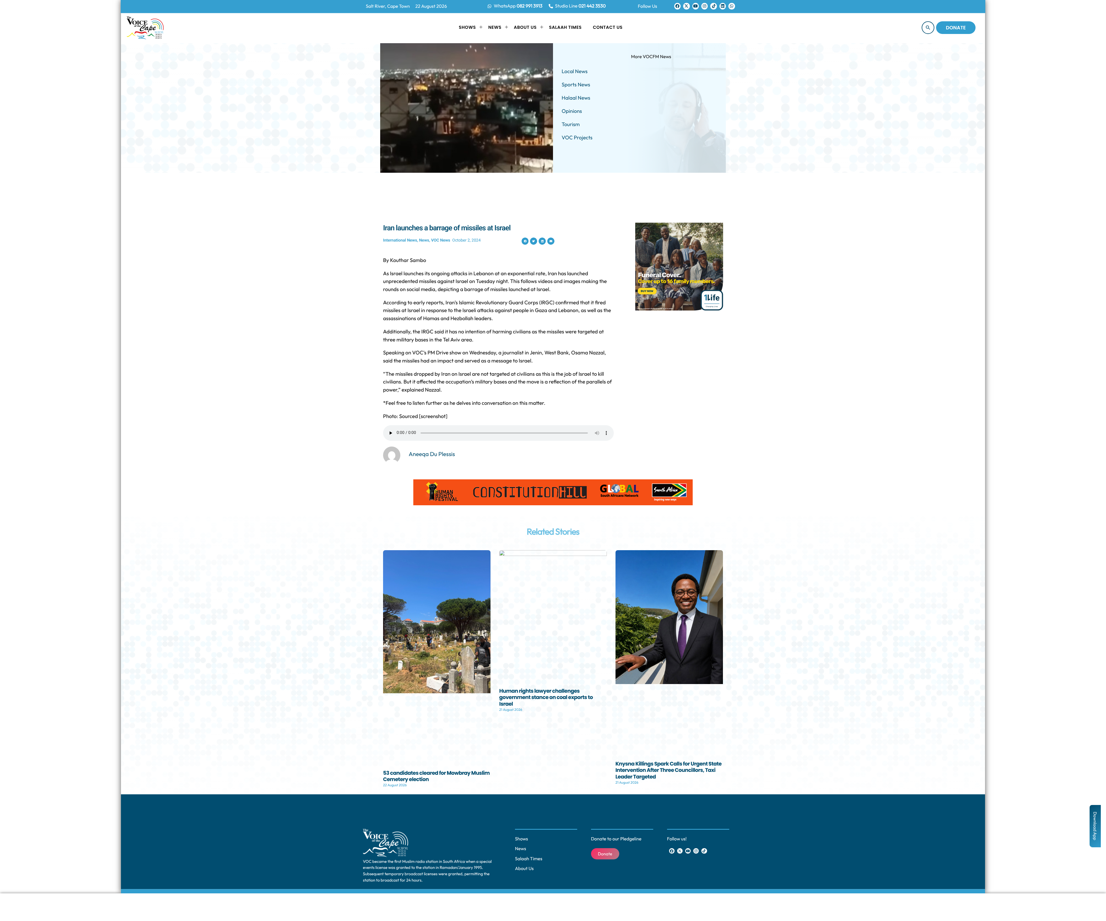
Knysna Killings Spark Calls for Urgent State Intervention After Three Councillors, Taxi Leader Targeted (669, 770)
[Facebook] (677, 6)
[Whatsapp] (731, 6)
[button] (525, 241)
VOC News (440, 240)
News (424, 240)
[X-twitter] (686, 6)
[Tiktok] (713, 6)
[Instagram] (704, 6)
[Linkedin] (722, 6)
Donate (956, 27)
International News (400, 240)
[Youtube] (695, 6)
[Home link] (145, 27)
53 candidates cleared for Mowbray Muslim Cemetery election (436, 776)
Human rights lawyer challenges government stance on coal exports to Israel (546, 698)
